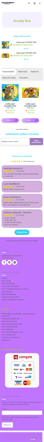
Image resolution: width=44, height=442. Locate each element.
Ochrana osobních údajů (10, 297)
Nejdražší (35, 72)
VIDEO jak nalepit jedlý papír (12, 324)
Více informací (23, 439)
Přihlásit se (7, 425)
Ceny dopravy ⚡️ (8, 281)
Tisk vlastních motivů (9, 321)
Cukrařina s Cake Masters (11, 337)
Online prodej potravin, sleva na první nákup (22, 241)
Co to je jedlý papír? (9, 335)
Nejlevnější (22, 72)
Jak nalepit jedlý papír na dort (12, 332)
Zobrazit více (22, 232)
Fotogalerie (6, 340)
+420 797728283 (8, 258)
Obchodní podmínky (9, 294)
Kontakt (4, 278)
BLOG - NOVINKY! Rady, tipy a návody (15, 289)
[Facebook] (4, 262)
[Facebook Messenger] (14, 262)
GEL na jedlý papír (8, 283)
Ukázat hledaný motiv (36, 141)
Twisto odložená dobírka (10, 286)
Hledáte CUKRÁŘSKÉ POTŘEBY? (13, 300)
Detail (9, 120)
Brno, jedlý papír (7, 329)
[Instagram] (9, 262)
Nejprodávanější (9, 78)
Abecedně (24, 78)
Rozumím (33, 439)
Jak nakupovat (7, 292)
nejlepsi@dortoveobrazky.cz (12, 256)
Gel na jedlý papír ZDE (10, 327)
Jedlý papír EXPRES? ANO (11, 319)
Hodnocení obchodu (22, 156)
